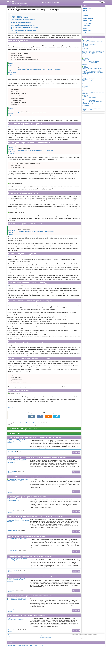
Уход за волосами (88, 18)
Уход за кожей (87, 8)
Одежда (85, 10)
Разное (85, 28)
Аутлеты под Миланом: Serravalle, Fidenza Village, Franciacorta (35, 150)
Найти (102, 2)
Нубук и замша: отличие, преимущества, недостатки (27, 615)
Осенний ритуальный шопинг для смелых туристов (24, 27)
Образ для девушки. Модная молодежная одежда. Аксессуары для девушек (39, 69)
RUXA (12, 2)
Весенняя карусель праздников (19, 24)
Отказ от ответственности (37, 645)
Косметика (86, 17)
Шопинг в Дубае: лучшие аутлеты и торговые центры (27, 497)
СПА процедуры (87, 23)
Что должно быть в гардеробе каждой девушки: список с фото (30, 596)
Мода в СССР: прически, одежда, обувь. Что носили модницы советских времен (37, 477)
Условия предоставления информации (18, 645)
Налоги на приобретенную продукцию (21, 17)
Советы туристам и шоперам (18, 32)
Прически (86, 27)
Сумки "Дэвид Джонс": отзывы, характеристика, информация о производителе (37, 457)
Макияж (85, 22)
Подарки (85, 13)
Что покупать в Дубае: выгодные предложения (23, 19)
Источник (10, 407)
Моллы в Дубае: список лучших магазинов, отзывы (32, 112)
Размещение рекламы (44, 636)
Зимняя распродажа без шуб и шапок (21, 22)
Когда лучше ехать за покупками (19, 21)
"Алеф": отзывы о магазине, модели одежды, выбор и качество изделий (34, 437)
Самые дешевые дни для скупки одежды (22, 28)
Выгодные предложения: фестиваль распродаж (23, 30)
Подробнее (76, 452)
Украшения (86, 15)
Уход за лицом (87, 30)
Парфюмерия (86, 25)
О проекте (50, 2)
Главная (43, 2)
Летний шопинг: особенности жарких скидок (23, 25)
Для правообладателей (45, 637)
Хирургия (85, 32)
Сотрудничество (43, 634)
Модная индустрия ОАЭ (17, 16)
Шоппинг (10, 453)
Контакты (56, 2)
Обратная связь (12, 636)
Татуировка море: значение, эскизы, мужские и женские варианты (36, 231)
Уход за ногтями (87, 20)
